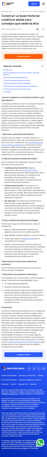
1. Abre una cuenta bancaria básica (15, 78)
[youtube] (44, 368)
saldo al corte (28, 238)
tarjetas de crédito (29, 170)
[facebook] (29, 368)
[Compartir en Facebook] (37, 29)
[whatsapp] (39, 368)
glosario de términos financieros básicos (24, 342)
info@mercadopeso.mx (9, 394)
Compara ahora (23, 56)
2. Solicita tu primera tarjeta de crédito (16, 80)
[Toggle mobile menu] (43, 3)
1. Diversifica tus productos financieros (17, 89)
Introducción (7, 70)
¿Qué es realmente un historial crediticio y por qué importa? (21, 74)
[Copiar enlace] (43, 29)
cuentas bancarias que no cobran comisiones (22, 143)
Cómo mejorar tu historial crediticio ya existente (20, 86)
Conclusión (7, 92)
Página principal (6, 11)
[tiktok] (34, 368)
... (16, 11)
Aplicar (34, 4)
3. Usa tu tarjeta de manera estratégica (17, 83)
